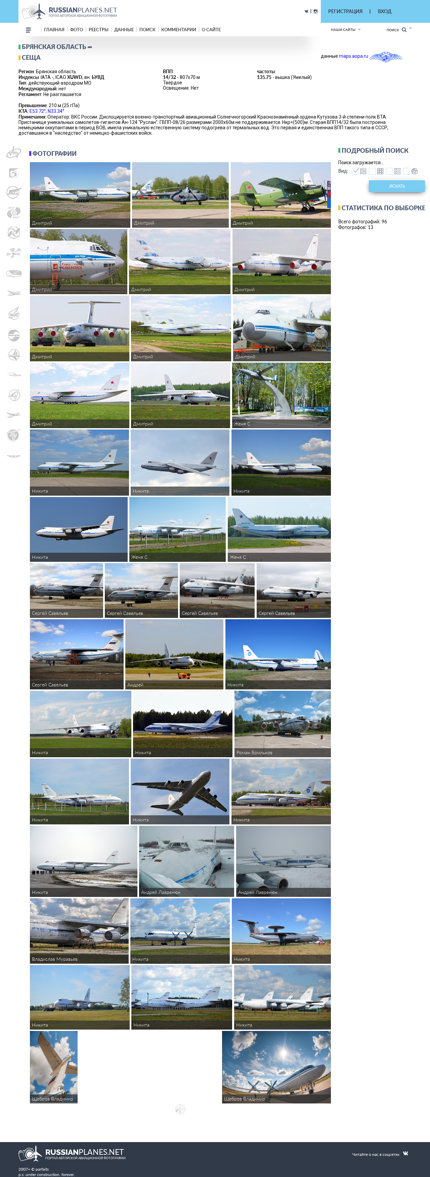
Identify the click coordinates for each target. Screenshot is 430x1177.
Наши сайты (343, 30)
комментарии (178, 29)
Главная (54, 29)
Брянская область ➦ (57, 46)
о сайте (211, 29)
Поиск (394, 30)
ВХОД (384, 11)
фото (76, 29)
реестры (99, 29)
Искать (397, 186)
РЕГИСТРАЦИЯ (345, 11)
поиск (147, 29)
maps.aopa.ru (353, 56)
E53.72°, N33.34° (47, 111)
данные (124, 29)
